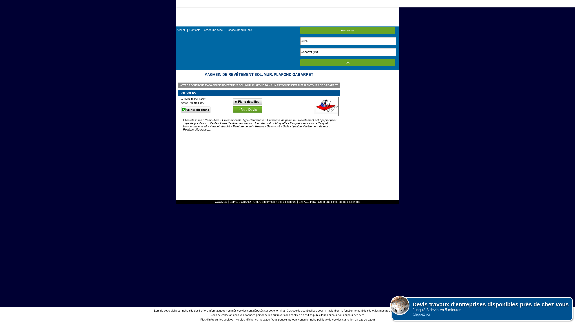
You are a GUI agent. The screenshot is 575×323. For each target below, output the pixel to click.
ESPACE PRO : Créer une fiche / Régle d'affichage (329, 201)
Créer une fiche (213, 30)
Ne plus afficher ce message (252, 319)
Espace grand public (239, 30)
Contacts (194, 30)
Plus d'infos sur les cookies (216, 319)
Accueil (181, 30)
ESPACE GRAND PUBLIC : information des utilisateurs (263, 201)
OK (347, 62)
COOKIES (221, 201)
